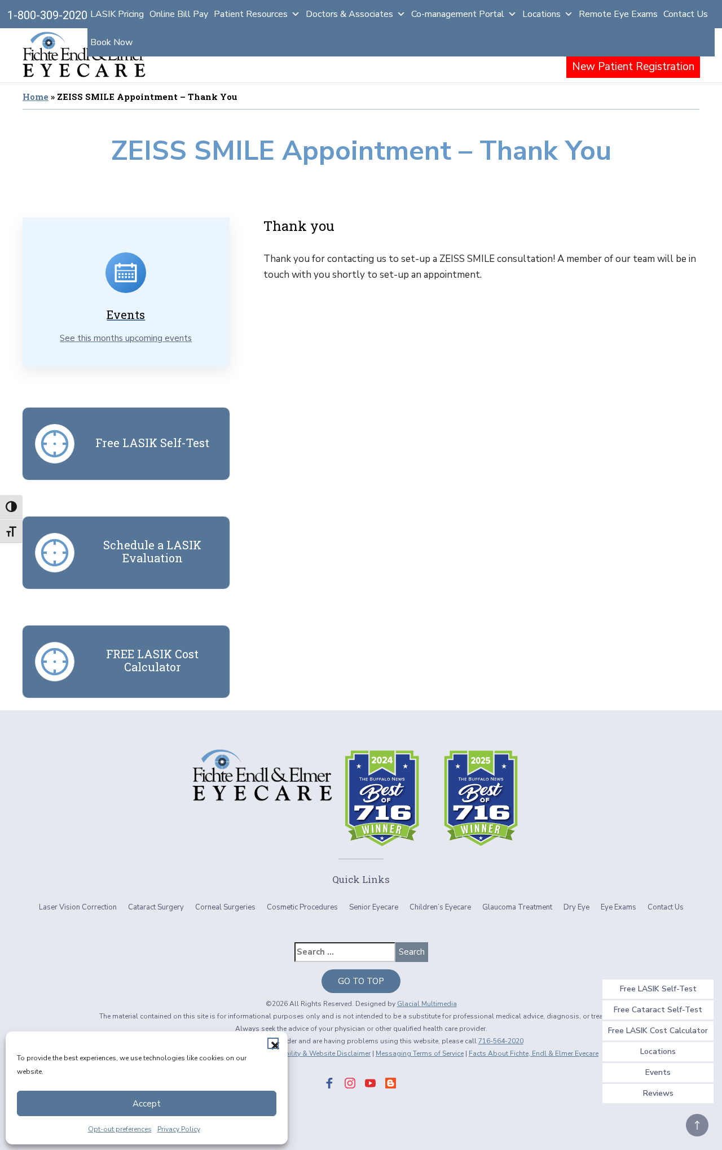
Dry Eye (576, 907)
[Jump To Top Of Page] (697, 1125)
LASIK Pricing (117, 14)
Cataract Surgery (156, 907)
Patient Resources (251, 14)
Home (36, 96)
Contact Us (685, 14)
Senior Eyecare (373, 907)
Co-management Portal (457, 14)
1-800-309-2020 (47, 15)
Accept (147, 1103)
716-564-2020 (500, 1041)
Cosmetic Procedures (302, 907)
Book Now (111, 42)
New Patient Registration (633, 66)
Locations (541, 14)
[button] (273, 1043)
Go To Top (361, 981)
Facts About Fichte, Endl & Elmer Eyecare (533, 1053)
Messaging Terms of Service (420, 1053)
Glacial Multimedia (427, 1003)
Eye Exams (618, 907)
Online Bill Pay (178, 14)
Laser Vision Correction (78, 907)
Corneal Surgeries (225, 907)
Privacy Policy (178, 1129)
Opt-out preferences (120, 1129)
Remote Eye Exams (618, 14)
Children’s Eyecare (440, 907)
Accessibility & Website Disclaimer (315, 1053)
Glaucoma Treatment (517, 907)
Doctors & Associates (349, 14)
